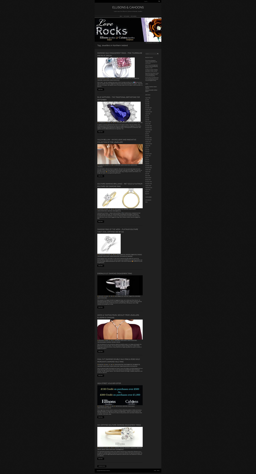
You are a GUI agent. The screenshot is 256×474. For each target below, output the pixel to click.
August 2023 (147, 131)
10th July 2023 (101, 209)
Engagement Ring (134, 254)
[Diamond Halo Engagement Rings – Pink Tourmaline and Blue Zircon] (116, 58)
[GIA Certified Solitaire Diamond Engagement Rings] (120, 427)
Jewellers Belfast (100, 80)
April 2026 (147, 105)
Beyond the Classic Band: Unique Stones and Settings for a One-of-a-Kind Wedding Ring (152, 74)
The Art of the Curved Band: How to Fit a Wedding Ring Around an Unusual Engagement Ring (151, 79)
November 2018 (148, 183)
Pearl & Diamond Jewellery (102, 342)
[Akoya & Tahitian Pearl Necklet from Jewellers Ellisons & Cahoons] (120, 320)
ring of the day (109, 210)
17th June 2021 (101, 447)
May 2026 (147, 103)
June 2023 (147, 135)
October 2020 (148, 169)
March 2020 (147, 175)
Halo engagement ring (135, 78)
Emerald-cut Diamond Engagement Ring (114, 273)
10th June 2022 (101, 340)
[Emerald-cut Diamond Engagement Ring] (120, 276)
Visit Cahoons (133, 16)
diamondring (117, 447)
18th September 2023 (102, 122)
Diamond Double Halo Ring (119, 364)
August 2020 (147, 171)
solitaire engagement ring (117, 210)
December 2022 (148, 137)
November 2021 (148, 153)
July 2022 (147, 147)
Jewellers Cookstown (106, 80)
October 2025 (148, 109)
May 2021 (147, 161)
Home (147, 42)
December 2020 (148, 165)
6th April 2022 (101, 364)
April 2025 (147, 119)
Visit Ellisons (126, 16)
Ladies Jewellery (100, 166)
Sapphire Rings (140, 122)
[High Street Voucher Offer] (120, 386)
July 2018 (147, 191)
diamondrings (122, 447)
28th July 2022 (101, 296)
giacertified (99, 449)
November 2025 (148, 107)
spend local (109, 407)
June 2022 (147, 149)
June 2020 (147, 173)
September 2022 (148, 143)
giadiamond (103, 449)
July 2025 (147, 115)
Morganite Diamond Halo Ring (125, 366)
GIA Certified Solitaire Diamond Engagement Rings (119, 425)
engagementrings (139, 447)
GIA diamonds (139, 254)
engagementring (133, 447)
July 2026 (147, 99)
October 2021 (148, 155)
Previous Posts (102, 466)
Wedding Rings (130, 256)
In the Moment (148, 200)
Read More (100, 89)
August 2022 (147, 145)
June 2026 (147, 101)
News (113, 78)
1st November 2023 (102, 78)
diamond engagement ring (127, 78)
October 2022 (148, 141)
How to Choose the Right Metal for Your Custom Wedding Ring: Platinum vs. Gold (151, 66)
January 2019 (148, 179)
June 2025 (147, 117)
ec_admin (108, 78)
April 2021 (147, 163)
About (121, 16)
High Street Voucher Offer (109, 383)
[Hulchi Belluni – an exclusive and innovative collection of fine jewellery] (120, 144)
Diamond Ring (119, 122)
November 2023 (148, 127)
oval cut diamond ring (123, 256)
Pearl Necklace (109, 342)
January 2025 (148, 123)
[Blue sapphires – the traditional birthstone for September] (119, 102)
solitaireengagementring (119, 449)
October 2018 (148, 185)
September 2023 (148, 129)
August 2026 (147, 97)
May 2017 (147, 193)
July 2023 (147, 133)
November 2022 (148, 139)
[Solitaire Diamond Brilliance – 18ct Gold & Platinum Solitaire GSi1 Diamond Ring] (120, 189)
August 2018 (147, 189)
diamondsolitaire (127, 447)
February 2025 (148, 121)
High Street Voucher (119, 406)
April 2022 (147, 151)
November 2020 (148, 167)
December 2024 (148, 125)
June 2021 (147, 159)
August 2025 (147, 113)
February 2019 (148, 177)
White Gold (118, 342)
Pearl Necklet (114, 342)
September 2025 (148, 111)
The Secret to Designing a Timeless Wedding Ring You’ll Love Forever (151, 62)
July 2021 (147, 157)
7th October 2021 (101, 406)
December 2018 (148, 181)
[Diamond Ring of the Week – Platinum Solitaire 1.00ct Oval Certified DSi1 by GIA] (109, 234)
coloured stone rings (119, 78)
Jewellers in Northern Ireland (114, 80)
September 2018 (148, 187)
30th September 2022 (102, 254)
